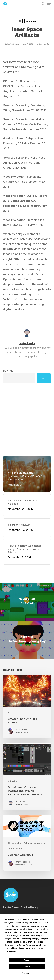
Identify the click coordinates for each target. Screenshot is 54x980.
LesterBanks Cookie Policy (20, 907)
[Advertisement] (27, 419)
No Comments (42, 43)
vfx (23, 848)
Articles (28, 842)
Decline (27, 967)
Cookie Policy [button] (25, 945)
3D (20, 21)
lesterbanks (13, 43)
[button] (49, 3)
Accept (27, 960)
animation (31, 21)
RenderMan (14, 848)
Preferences (27, 973)
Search (8, 371)
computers (39, 842)
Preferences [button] (10, 951)
